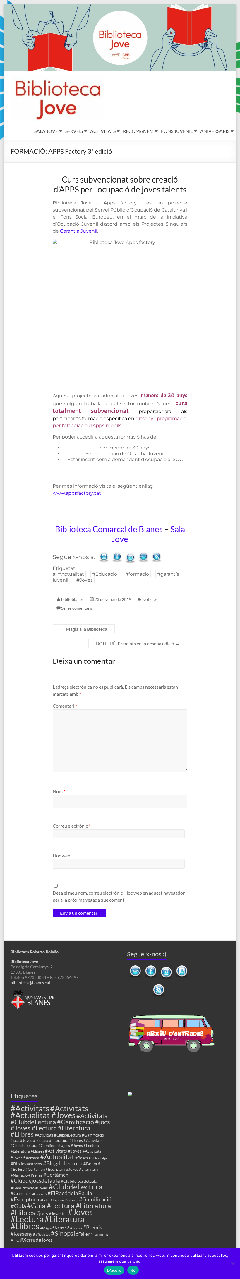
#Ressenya (23, 1233)
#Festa (73, 1200)
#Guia (18, 1205)
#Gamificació (95, 1199)
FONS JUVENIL (177, 131)
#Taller (83, 1234)
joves (47, 1239)
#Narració (60, 1228)
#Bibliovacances (26, 1163)
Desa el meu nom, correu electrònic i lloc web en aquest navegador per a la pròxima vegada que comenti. (119, 896)
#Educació (104, 574)
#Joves (84, 580)
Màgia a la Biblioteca (83, 629)
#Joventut (58, 1213)
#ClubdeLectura (75, 1186)
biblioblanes (72, 599)
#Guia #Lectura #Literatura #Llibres (61, 1209)
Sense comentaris (77, 608)
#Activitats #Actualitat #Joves (49, 1111)
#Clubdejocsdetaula (35, 1180)
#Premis (92, 1227)
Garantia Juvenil (78, 231)
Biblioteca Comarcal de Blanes (109, 529)
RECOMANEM (138, 131)
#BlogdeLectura (63, 1163)
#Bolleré (91, 1163)
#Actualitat (71, 574)
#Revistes (43, 1234)
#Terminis (99, 1234)
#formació (137, 574)
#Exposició (59, 1200)
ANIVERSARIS (214, 131)
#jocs (42, 1213)
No (133, 1270)
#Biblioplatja (98, 1158)
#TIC (15, 1239)
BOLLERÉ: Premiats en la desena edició (138, 643)
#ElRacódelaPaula (69, 1193)
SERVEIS (74, 131)
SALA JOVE (46, 131)
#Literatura (64, 1219)
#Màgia (46, 1228)
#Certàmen (55, 1175)
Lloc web (61, 855)
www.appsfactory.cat (77, 493)
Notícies (149, 599)
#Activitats (30, 1108)
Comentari (65, 706)
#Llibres (25, 1226)
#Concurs (21, 1193)
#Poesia (76, 1228)
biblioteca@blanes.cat (30, 982)
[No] (233, 1263)
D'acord (114, 1270)
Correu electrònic (71, 825)
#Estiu (45, 1200)
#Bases (81, 1157)
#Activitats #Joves (63, 1150)
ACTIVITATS (103, 131)
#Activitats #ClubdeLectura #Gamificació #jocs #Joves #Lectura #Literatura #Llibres (60, 1125)
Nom (59, 791)
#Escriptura (25, 1199)
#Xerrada (30, 1240)
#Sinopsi (63, 1233)
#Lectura (27, 1219)
